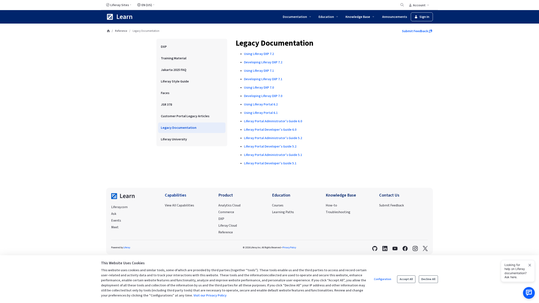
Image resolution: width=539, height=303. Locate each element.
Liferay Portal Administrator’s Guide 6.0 (273, 121)
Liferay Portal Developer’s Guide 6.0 (270, 129)
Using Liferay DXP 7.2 (259, 54)
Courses (277, 205)
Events (116, 220)
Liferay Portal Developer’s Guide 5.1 (270, 163)
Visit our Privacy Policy (210, 295)
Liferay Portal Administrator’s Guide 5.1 (273, 155)
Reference (121, 31)
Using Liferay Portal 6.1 (261, 112)
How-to (331, 205)
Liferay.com (119, 207)
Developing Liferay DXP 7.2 (263, 62)
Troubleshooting (338, 212)
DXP (221, 219)
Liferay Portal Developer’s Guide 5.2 (270, 146)
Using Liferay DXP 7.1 (259, 70)
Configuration (382, 279)
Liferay (126, 247)
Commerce (226, 212)
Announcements (394, 17)
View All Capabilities (179, 205)
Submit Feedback (415, 31)
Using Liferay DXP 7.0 (259, 87)
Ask (113, 213)
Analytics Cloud (229, 205)
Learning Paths (283, 212)
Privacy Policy (289, 247)
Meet (115, 227)
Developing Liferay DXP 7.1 (263, 79)
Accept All (406, 279)
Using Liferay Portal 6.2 (261, 104)
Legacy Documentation (275, 43)
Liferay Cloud (227, 225)
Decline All (428, 279)
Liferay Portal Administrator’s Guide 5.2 (273, 138)
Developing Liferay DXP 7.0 (263, 96)
